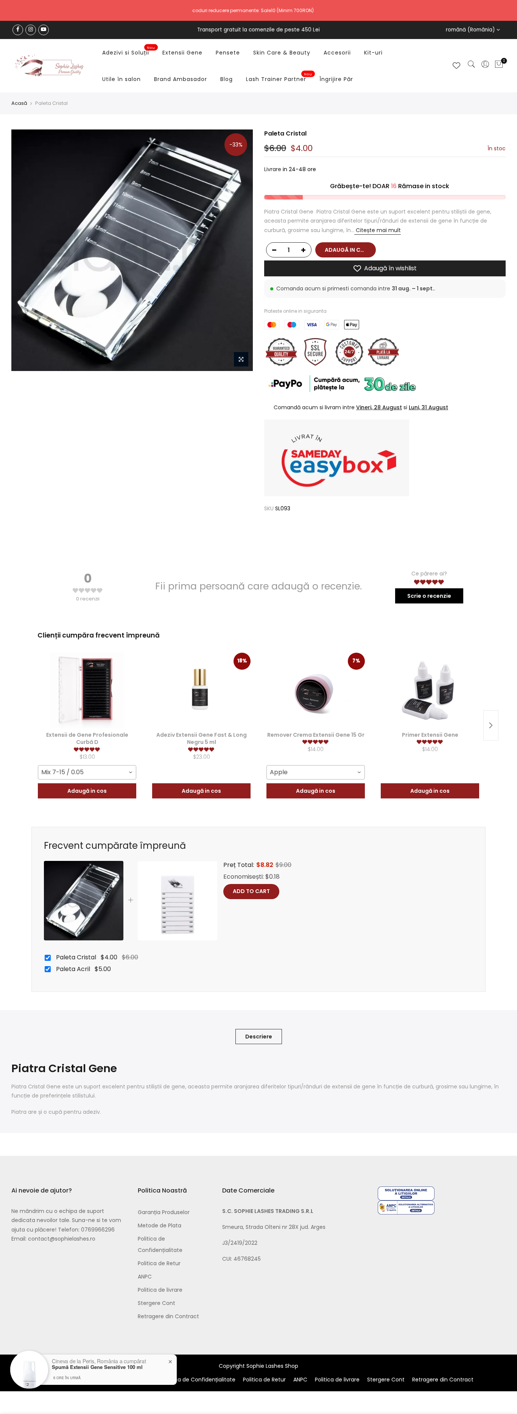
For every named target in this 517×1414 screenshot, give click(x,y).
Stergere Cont (156, 1303)
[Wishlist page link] (456, 65)
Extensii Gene (182, 52)
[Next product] (490, 725)
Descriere (258, 1036)
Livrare (272, 169)
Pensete (228, 52)
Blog (226, 79)
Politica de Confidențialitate (198, 1379)
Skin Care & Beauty (281, 52)
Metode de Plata (159, 1225)
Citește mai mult (377, 230)
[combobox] (87, 772)
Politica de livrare (160, 1290)
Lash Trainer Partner (279, 77)
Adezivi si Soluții (128, 51)
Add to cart (251, 891)
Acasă (19, 103)
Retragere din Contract (168, 1316)
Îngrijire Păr (336, 79)
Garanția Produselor (164, 1212)
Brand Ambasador (180, 79)
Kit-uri (373, 52)
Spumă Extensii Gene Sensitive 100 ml (97, 1367)
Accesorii (337, 52)
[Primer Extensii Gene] (430, 690)
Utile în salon (121, 79)
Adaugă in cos (87, 791)
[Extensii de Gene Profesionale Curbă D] (87, 690)
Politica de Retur (159, 1263)
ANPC (145, 1276)
